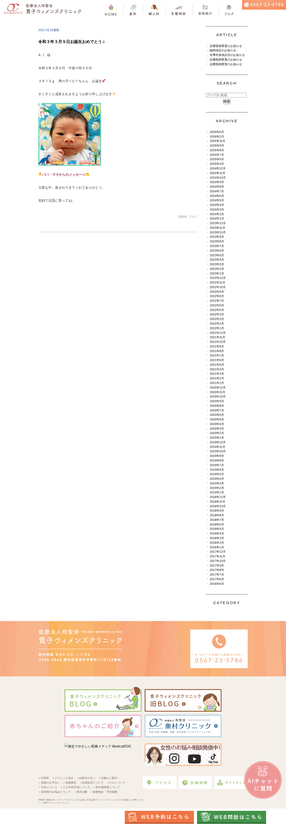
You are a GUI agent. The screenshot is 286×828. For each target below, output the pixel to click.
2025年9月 (217, 145)
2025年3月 (217, 163)
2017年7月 (217, 574)
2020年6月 (217, 414)
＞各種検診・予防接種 (103, 791)
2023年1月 (217, 273)
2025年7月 (217, 154)
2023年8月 (217, 241)
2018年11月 (217, 501)
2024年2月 (217, 214)
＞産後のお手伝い (49, 782)
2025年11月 (217, 141)
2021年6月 (217, 360)
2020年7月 (217, 410)
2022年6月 (217, 305)
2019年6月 (217, 469)
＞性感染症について (91, 782)
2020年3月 (217, 428)
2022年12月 (218, 277)
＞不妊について (47, 787)
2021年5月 (217, 364)
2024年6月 (217, 196)
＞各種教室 (69, 782)
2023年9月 (217, 236)
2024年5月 (217, 200)
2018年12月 (218, 497)
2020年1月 (217, 437)
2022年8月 (217, 296)
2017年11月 (217, 556)
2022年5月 (217, 310)
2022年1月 (217, 328)
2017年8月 (217, 570)
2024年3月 (217, 209)
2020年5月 (217, 419)
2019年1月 (217, 492)
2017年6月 (217, 579)
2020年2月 (217, 433)
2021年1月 (217, 383)
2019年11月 (217, 446)
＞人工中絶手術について (75, 787)
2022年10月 (218, 287)
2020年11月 (217, 392)
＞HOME (43, 778)
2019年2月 (217, 488)
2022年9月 (217, 291)
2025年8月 (217, 150)
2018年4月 (217, 533)
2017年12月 (218, 551)
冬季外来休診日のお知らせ (227, 55)
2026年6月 (217, 132)
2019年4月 (217, 478)
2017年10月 (218, 561)
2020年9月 (217, 401)
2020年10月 (218, 396)
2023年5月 (217, 255)
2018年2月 (217, 542)
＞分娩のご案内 (107, 778)
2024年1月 (217, 218)
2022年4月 (217, 314)
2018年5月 (217, 528)
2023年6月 (217, 250)
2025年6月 (217, 159)
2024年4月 (217, 205)
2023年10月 (218, 232)
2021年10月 (218, 341)
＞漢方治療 (80, 791)
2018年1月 (217, 547)
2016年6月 (217, 583)
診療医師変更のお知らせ (226, 46)
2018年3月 (217, 538)
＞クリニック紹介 (63, 778)
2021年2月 (217, 378)
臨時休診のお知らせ (223, 50)
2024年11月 (217, 173)
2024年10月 (218, 177)
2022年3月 (217, 319)
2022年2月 (217, 323)
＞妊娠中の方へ (85, 778)
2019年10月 (218, 451)
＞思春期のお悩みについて (54, 791)
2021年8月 (217, 351)
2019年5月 (217, 474)
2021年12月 (218, 332)
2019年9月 (217, 456)
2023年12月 (218, 223)
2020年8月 (217, 405)
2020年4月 (217, 424)
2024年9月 (217, 182)
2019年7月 (217, 465)
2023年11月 (217, 227)
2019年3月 (217, 483)
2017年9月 (217, 565)
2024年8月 (217, 186)
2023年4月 (217, 259)
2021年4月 (217, 369)
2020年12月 (218, 387)
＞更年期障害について (106, 787)
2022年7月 (217, 300)
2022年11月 (217, 282)
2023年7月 (217, 246)
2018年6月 (217, 524)
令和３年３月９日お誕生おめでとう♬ (72, 41)
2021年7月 (217, 355)
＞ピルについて (115, 782)
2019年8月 (217, 460)
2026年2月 (217, 136)
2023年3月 (217, 264)
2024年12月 (218, 168)
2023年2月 (217, 268)
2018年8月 (217, 515)
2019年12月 (218, 442)
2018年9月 (217, 510)
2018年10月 (218, 506)
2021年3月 (217, 373)
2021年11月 (217, 337)
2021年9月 (217, 346)
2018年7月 (217, 519)
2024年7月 (217, 191)
